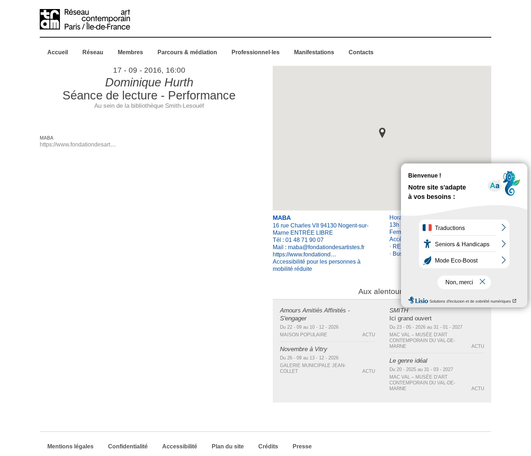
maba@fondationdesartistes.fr (326, 247)
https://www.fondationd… (304, 254)
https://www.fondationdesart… (78, 144)
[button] (382, 133)
